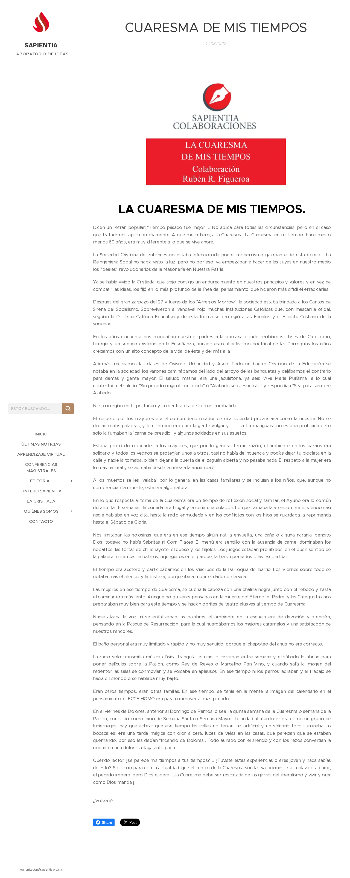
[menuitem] (41, 434)
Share (107, 822)
